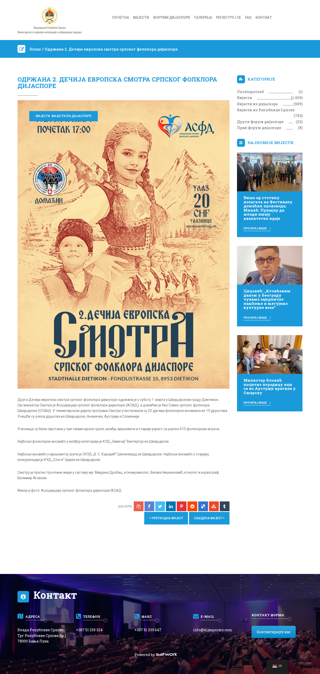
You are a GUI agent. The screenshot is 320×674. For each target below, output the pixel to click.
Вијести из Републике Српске (265, 110)
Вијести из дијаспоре (71, 116)
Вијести (141, 18)
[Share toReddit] (192, 506)
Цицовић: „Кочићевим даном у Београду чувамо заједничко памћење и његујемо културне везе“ (267, 299)
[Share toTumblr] (225, 506)
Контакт (264, 18)
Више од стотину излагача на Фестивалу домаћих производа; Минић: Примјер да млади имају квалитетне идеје (268, 208)
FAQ (248, 18)
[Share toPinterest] (181, 506)
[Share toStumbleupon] (214, 506)
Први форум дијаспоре (259, 127)
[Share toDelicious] (203, 506)
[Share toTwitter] (160, 506)
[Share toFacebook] (149, 506)
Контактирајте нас (273, 631)
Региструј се (228, 18)
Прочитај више (256, 228)
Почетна (120, 18)
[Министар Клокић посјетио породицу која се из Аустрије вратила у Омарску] (270, 354)
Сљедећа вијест (209, 518)
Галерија (203, 18)
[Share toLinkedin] (171, 506)
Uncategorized (250, 91)
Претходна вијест (166, 518)
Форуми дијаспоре (171, 18)
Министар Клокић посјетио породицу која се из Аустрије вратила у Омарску (270, 386)
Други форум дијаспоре (260, 121)
